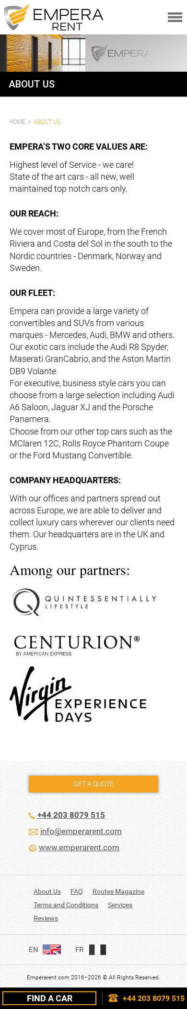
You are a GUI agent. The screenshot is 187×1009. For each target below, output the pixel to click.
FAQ (76, 891)
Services (120, 905)
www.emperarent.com (79, 847)
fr (79, 949)
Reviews (46, 918)
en (33, 949)
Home (17, 122)
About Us (47, 891)
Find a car (49, 998)
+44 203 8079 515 (154, 998)
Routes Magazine (118, 891)
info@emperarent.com (81, 831)
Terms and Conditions (66, 905)
